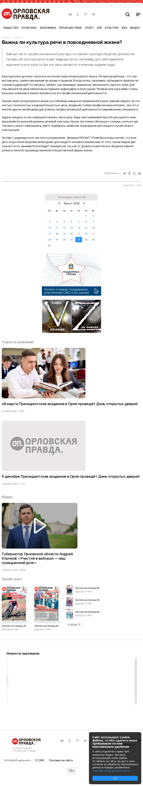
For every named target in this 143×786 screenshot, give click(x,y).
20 (71, 233)
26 (64, 239)
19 (64, 233)
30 (93, 239)
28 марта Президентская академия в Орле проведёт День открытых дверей (70, 404)
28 (79, 239)
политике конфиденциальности (111, 770)
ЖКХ (124, 27)
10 (49, 227)
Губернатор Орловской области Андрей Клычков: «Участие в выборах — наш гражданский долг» (37, 558)
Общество (10, 27)
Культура (111, 27)
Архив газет (12, 579)
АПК (99, 27)
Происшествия (70, 27)
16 (93, 227)
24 (49, 239)
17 (49, 233)
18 (57, 233)
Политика (28, 27)
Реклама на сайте (61, 760)
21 (79, 233)
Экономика (48, 27)
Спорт (89, 27)
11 (57, 227)
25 (57, 239)
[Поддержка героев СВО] (71, 295)
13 (71, 227)
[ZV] (71, 332)
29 (86, 239)
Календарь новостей (72, 197)
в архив (73, 624)
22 (86, 233)
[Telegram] (139, 173)
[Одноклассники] (129, 173)
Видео (135, 27)
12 (64, 227)
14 (79, 227)
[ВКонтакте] (124, 173)
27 (71, 239)
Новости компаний (17, 342)
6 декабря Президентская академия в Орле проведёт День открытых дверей (71, 476)
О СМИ (39, 760)
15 (86, 227)
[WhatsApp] (134, 173)
